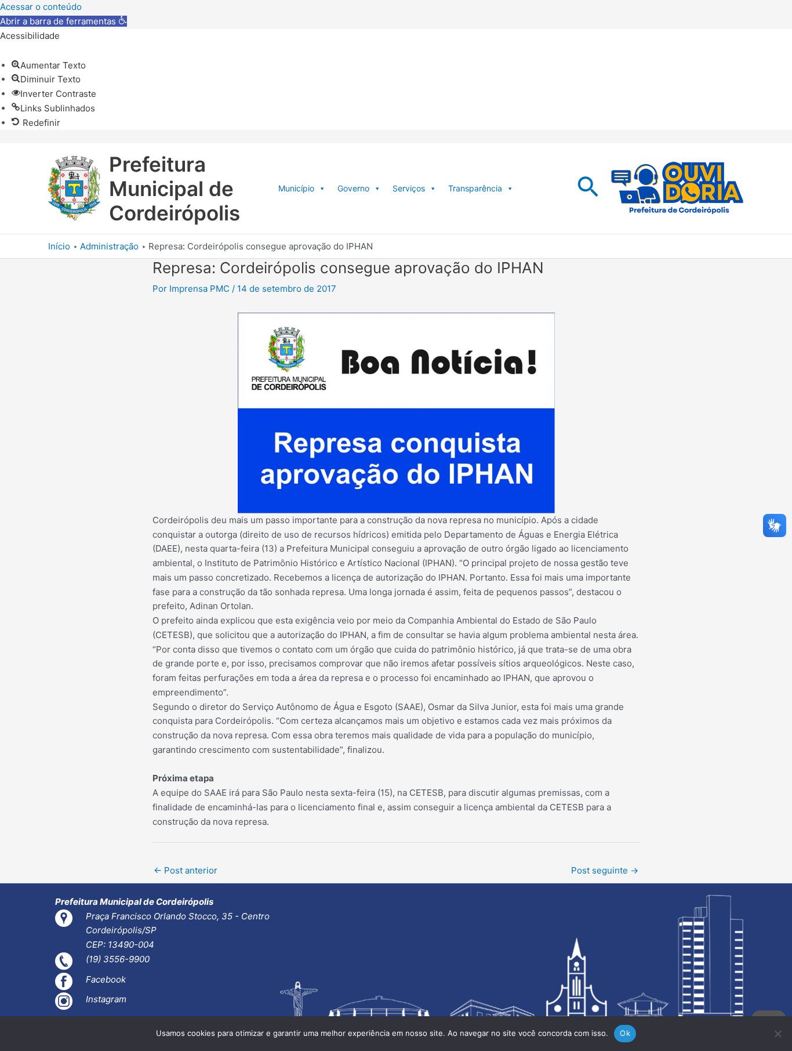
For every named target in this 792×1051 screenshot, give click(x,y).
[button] (63, 21)
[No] (777, 1033)
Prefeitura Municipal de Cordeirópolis (174, 188)
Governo (353, 188)
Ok (625, 1033)
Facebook (106, 979)
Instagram (106, 999)
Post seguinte (604, 870)
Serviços (409, 188)
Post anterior (185, 870)
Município (296, 188)
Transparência (475, 188)
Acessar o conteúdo (41, 6)
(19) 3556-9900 (118, 959)
